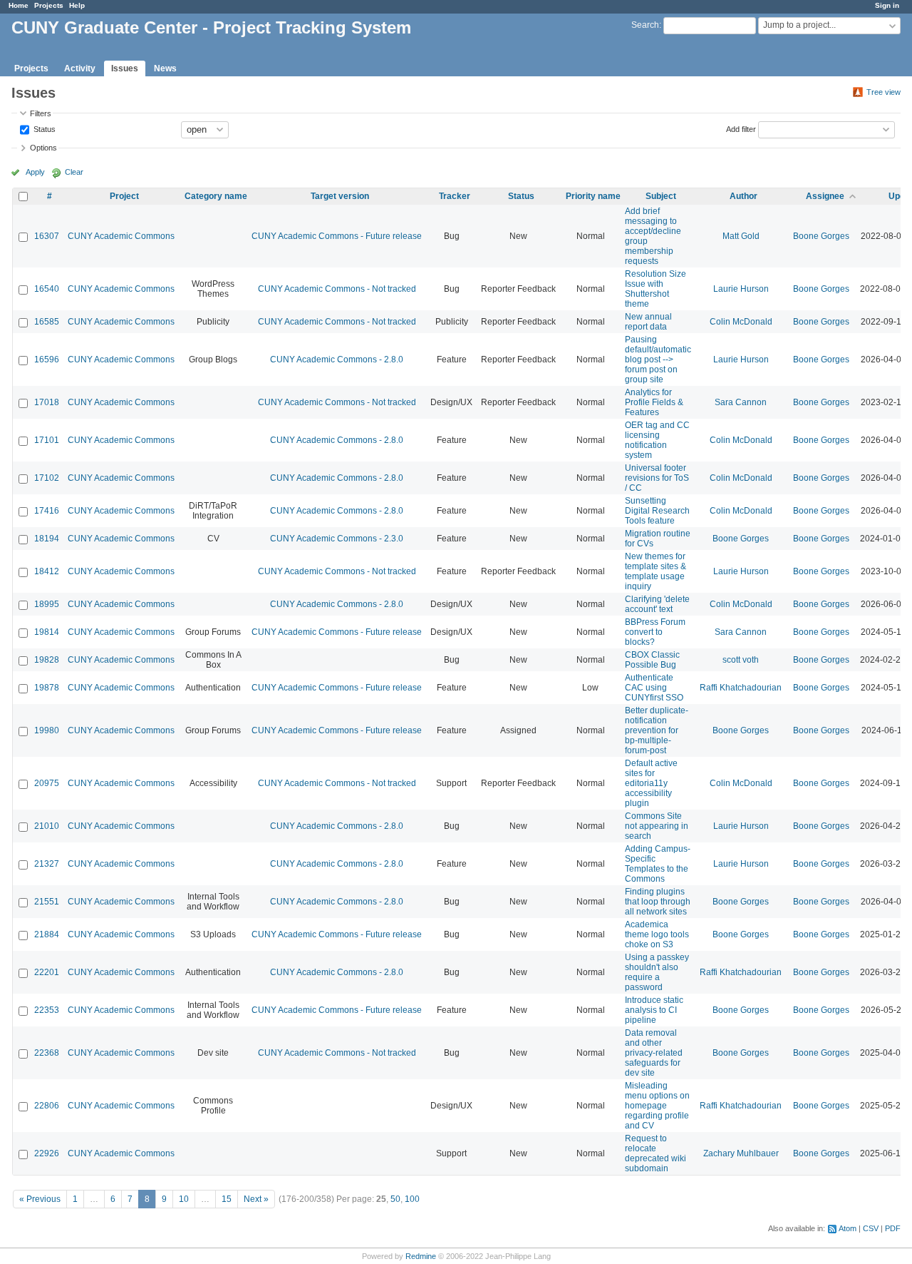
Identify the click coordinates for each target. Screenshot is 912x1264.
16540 (46, 289)
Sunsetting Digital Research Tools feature (657, 511)
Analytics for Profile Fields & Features (654, 402)
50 (395, 1199)
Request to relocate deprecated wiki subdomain (655, 1153)
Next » (256, 1199)
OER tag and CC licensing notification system (657, 440)
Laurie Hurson (741, 289)
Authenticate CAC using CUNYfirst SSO (654, 688)
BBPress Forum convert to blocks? (655, 632)
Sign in (887, 5)
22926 (46, 1153)
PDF (893, 1228)
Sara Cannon (741, 402)
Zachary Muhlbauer (741, 1153)
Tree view (883, 92)
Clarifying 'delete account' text (657, 604)
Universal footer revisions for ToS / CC (657, 478)
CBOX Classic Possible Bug (652, 660)
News (165, 68)
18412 (46, 571)
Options (43, 147)
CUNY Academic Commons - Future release (337, 236)
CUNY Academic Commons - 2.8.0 (336, 360)
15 (227, 1199)
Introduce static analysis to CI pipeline (654, 1010)
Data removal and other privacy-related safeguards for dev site (654, 1053)
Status (43, 128)
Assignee (825, 196)
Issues (124, 68)
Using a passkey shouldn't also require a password (657, 972)
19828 (46, 660)
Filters (40, 113)
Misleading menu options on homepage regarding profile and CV (657, 1106)
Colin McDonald (741, 322)
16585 (46, 322)
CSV (871, 1228)
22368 (46, 1053)
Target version (340, 196)
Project (124, 196)
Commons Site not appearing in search (656, 826)
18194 (46, 539)
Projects (48, 5)
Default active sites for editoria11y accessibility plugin (651, 783)
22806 (46, 1106)
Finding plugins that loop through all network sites (657, 902)
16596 (46, 360)
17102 (46, 478)
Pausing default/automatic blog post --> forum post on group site (658, 359)
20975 (46, 783)
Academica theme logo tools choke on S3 (657, 934)
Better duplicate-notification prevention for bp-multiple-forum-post (656, 730)
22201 (46, 972)
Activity (79, 68)
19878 (46, 688)
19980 (46, 730)
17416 (46, 511)
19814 (46, 632)
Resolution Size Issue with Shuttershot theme (655, 289)
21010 (46, 826)
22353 (46, 1010)
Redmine (420, 1256)
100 (412, 1199)
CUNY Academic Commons (121, 236)
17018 (46, 402)
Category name (216, 196)
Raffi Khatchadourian (741, 688)
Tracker (454, 196)
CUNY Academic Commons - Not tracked (337, 289)
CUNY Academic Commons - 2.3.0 (336, 539)
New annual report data (648, 322)
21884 (46, 934)
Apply (35, 172)
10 (184, 1199)
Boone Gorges (821, 236)
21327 (46, 864)
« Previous (40, 1199)
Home (18, 5)
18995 (46, 604)
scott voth (740, 660)
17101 (46, 440)
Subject (661, 196)
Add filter (741, 128)
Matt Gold (741, 236)
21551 (46, 902)
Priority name (593, 196)
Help (77, 5)
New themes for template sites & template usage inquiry (655, 571)
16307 (46, 236)
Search (645, 25)
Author (743, 196)
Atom (847, 1228)
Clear (74, 172)
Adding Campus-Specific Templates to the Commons (657, 864)
